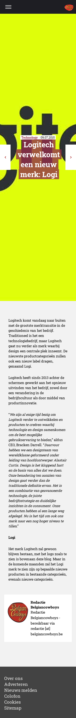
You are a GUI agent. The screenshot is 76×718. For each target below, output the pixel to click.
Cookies (12, 702)
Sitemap (12, 708)
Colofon (12, 696)
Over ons (13, 678)
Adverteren (16, 684)
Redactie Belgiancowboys (45, 605)
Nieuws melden (20, 690)
